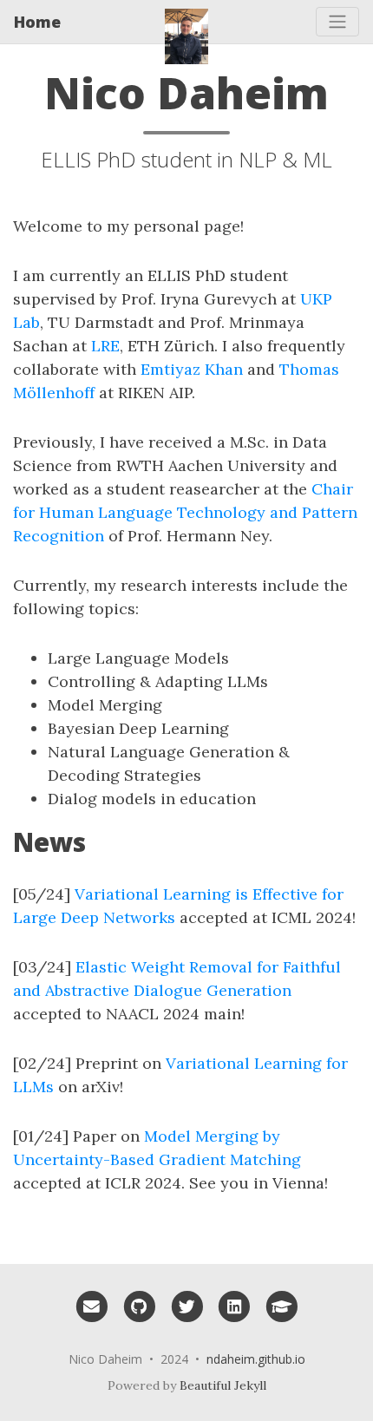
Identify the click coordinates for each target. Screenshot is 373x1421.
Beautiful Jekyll (223, 1385)
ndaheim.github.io (255, 1359)
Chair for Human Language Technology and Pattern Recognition (185, 512)
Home (37, 21)
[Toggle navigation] (337, 21)
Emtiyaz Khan (192, 369)
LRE (105, 346)
